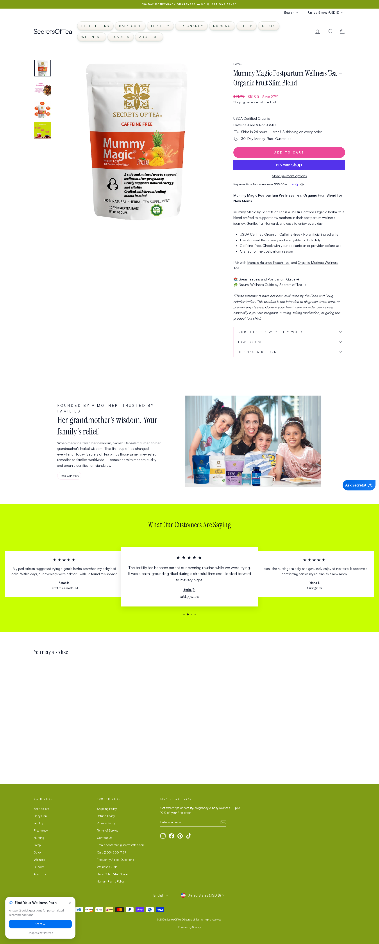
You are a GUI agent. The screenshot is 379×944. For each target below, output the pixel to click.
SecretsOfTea (53, 31)
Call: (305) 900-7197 (111, 852)
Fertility (160, 26)
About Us (149, 37)
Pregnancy (191, 26)
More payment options (289, 176)
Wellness (91, 37)
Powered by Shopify (189, 927)
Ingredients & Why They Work (270, 332)
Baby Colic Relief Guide (112, 874)
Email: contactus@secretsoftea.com (121, 845)
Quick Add (71, 737)
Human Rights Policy (110, 881)
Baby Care (130, 26)
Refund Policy (106, 816)
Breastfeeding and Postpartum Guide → (269, 279)
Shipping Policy (107, 808)
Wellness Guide (107, 867)
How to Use (250, 342)
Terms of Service (107, 830)
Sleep (246, 26)
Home (237, 64)
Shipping (239, 102)
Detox (268, 26)
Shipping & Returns (258, 352)
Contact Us (104, 837)
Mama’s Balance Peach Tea (268, 262)
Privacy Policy (106, 823)
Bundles (121, 37)
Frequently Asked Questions (115, 859)
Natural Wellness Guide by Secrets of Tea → (272, 284)
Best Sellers (95, 26)
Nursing (222, 26)
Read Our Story (69, 475)
